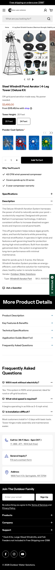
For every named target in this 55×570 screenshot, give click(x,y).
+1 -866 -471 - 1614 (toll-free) (24, 444)
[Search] (48, 18)
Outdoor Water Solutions (23, 274)
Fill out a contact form (21, 459)
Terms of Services (39, 505)
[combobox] (27, 18)
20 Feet (9, 121)
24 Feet (23, 121)
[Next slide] (32, 79)
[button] (51, 133)
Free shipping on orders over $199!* (27, 2)
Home (7, 27)
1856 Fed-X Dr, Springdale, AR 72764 (28, 475)
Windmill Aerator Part (21, 278)
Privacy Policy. (9, 508)
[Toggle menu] (4, 10)
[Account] (45, 10)
